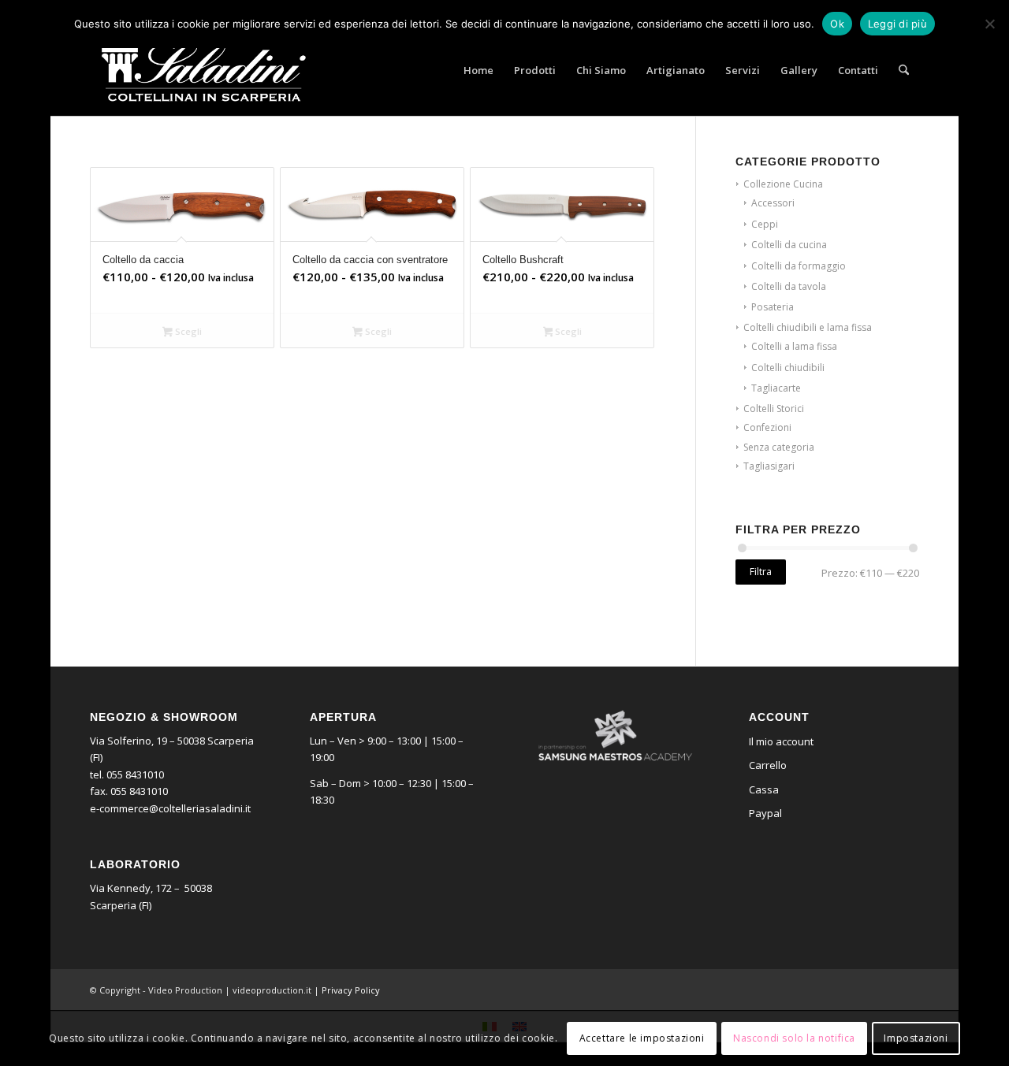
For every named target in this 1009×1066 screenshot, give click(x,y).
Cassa (764, 789)
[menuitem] (478, 70)
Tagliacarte (776, 388)
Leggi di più (897, 23)
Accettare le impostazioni (642, 1038)
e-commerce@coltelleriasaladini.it (170, 808)
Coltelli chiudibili (788, 367)
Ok (837, 23)
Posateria (772, 307)
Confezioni (767, 427)
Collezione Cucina (783, 184)
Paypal (765, 813)
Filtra (761, 571)
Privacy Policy (351, 990)
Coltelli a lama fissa (794, 346)
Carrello (768, 765)
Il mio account (781, 741)
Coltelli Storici (773, 408)
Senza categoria (778, 447)
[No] (989, 24)
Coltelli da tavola (788, 286)
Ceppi (764, 224)
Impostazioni (916, 1038)
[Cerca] (903, 70)
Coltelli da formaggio (798, 266)
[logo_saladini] (204, 70)
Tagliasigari (769, 466)
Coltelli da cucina (789, 244)
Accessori (773, 203)
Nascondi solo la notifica (794, 1038)
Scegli (187, 331)
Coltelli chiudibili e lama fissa (807, 327)
